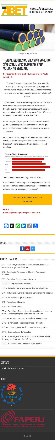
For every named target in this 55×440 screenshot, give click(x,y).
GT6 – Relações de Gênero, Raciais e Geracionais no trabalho (27, 293)
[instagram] (33, 248)
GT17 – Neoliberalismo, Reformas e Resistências (22, 344)
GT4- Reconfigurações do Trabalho (17, 284)
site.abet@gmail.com (16, 368)
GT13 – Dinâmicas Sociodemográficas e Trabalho (22, 323)
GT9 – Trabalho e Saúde (12, 306)
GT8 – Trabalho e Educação (13, 302)
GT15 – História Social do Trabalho (16, 332)
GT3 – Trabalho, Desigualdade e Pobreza (19, 279)
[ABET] (27, 9)
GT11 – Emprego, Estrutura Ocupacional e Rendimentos (25, 318)
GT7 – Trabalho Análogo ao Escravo (17, 297)
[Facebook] (22, 248)
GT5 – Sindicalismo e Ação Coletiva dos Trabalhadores (25, 288)
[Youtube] (27, 248)
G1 (12, 77)
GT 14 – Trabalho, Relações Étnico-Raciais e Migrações (24, 327)
